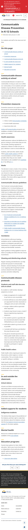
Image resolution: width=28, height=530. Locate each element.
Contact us (18, 511)
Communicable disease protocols (13, 59)
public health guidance (11, 154)
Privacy (3, 514)
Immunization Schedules (20, 121)
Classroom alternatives (10, 458)
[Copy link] (24, 527)
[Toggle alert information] (13, 15)
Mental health (8, 67)
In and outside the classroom (12, 61)
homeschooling (12, 129)
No (17, 467)
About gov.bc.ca (5, 508)
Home (2, 505)
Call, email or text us (19, 497)
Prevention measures (10, 56)
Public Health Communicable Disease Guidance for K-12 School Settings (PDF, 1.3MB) (15, 230)
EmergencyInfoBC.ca (12, 8)
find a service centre (8, 499)
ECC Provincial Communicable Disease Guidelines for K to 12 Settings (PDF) (15, 217)
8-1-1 (11, 162)
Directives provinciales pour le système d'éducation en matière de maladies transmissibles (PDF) (15, 223)
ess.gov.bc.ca (10, 11)
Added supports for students (12, 64)
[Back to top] (24, 522)
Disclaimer (3, 511)
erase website (14, 435)
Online (3, 129)
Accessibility (19, 505)
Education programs (10, 69)
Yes (12, 467)
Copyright (18, 508)
